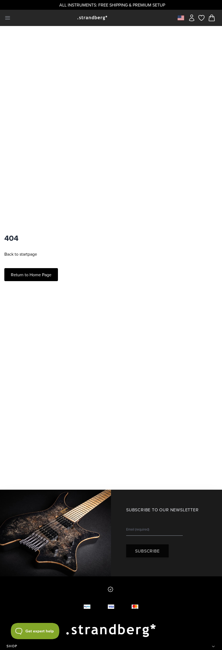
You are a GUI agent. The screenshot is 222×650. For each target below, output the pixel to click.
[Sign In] (191, 18)
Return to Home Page (31, 275)
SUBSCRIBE (147, 551)
